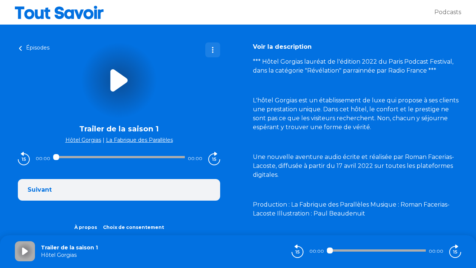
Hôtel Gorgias (83, 140)
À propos (85, 227)
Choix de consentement (133, 227)
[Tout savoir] (224, 12)
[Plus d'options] (212, 49)
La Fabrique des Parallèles (139, 140)
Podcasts (447, 12)
